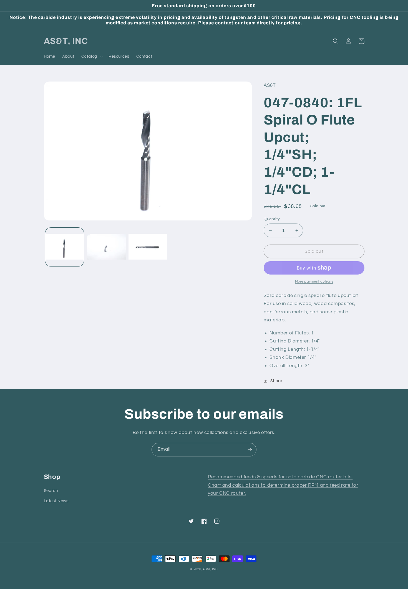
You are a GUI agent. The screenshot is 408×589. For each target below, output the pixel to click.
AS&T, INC (210, 569)
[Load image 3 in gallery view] (148, 247)
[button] (91, 56)
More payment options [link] (314, 281)
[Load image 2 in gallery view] (106, 247)
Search (51, 491)
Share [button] (276, 381)
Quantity (272, 219)
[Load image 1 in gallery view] (64, 247)
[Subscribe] (249, 449)
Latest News (56, 501)
